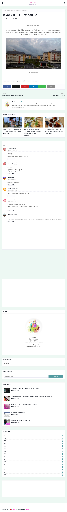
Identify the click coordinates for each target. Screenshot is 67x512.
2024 (33, 441)
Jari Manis (11, 177)
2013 (33, 469)
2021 (33, 448)
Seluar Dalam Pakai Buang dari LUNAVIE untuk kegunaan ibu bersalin (31, 396)
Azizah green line (13, 188)
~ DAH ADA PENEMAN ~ (18, 412)
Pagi (24, 81)
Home (4, 10)
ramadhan (35, 81)
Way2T (14, 509)
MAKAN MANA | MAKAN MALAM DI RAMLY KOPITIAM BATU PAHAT (12, 130)
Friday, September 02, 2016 (13, 216)
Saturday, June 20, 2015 (12, 150)
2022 (33, 446)
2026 (33, 435)
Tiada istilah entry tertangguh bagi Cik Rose (24, 404)
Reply (9, 159)
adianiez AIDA (12, 200)
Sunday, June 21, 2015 (12, 190)
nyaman (18, 81)
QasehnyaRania (12, 148)
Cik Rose (7, 18)
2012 (33, 472)
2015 (33, 464)
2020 (33, 451)
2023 (33, 443)
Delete (13, 159)
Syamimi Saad (12, 214)
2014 (33, 467)
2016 (33, 461)
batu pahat (9, 10)
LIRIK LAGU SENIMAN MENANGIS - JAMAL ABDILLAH (25, 389)
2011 (33, 474)
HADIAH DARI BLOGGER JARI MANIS (21, 420)
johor (13, 81)
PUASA (28, 81)
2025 (33, 438)
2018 (33, 456)
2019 (33, 454)
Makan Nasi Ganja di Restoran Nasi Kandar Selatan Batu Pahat (54, 130)
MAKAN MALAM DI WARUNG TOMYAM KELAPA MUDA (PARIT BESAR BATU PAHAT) (33, 131)
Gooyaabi (27, 509)
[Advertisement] (33, 265)
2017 (33, 459)
